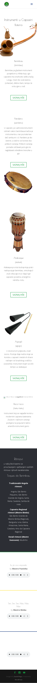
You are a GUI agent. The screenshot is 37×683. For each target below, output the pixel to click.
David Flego (18, 676)
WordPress (18, 680)
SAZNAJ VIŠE (18, 97)
